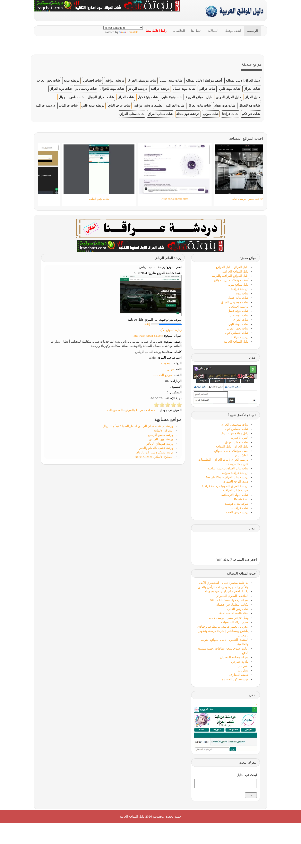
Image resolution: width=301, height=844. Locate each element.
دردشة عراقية (114, 80)
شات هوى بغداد (224, 105)
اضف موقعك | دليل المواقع (231, 450)
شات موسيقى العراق (142, 80)
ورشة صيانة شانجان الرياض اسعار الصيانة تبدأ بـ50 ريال (138, 426)
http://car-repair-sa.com (148, 335)
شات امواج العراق (237, 442)
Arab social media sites (234, 613)
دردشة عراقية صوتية (235, 473)
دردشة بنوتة (71, 80)
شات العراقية (175, 105)
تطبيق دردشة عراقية (148, 105)
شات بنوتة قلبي (229, 88)
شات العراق (252, 88)
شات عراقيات (68, 105)
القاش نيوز (242, 455)
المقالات (212, 30)
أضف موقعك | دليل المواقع (204, 80)
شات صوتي (210, 114)
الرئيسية (252, 30)
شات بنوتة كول (147, 97)
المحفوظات (115, 410)
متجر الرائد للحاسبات (235, 622)
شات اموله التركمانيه (235, 494)
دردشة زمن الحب (237, 512)
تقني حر (243, 666)
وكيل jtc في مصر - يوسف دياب (229, 617)
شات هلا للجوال (249, 105)
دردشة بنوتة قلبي (92, 105)
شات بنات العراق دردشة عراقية (228, 468)
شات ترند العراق (61, 88)
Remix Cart (241, 499)
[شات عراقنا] (150, 228)
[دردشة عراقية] (150, 245)
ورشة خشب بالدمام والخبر (156, 448)
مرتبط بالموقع (134, 410)
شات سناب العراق (160, 114)
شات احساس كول (237, 332)
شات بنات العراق (199, 105)
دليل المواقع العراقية (235, 271)
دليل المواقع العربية (199, 97)
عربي (170, 369)
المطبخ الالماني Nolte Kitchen (154, 456)
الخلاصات (179, 30)
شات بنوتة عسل (171, 80)
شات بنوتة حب (239, 315)
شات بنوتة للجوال (112, 88)
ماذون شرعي (240, 661)
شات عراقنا (230, 114)
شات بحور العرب (48, 80)
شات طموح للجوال (71, 97)
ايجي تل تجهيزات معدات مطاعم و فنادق (223, 626)
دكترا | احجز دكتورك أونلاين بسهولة (227, 591)
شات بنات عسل (238, 297)
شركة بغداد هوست (236, 503)
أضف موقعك (233, 30)
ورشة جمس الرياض (160, 434)
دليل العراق (252, 97)
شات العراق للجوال (101, 97)
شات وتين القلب (238, 609)
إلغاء (147, 324)
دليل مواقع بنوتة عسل (235, 433)
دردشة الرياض (137, 88)
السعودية (166, 363)
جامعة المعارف (239, 674)
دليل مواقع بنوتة (238, 284)
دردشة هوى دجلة (187, 114)
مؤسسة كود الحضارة (235, 679)
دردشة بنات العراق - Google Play (227, 477)
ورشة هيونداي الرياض (159, 443)
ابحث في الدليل (246, 775)
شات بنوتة (242, 293)
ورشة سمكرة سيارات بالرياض (154, 452)
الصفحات (152, 410)
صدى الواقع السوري (236, 481)
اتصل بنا (196, 30)
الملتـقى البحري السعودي (232, 596)
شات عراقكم (251, 114)
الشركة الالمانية (163, 430)
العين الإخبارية (240, 437)
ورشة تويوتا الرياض (161, 439)
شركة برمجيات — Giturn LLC (229, 600)
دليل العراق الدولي (228, 97)
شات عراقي (207, 88)
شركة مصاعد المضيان (234, 657)
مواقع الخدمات (162, 375)
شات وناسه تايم (86, 88)
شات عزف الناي (119, 105)
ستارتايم (243, 670)
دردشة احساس (239, 306)
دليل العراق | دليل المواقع (243, 80)
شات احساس (92, 80)
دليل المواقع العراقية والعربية (230, 275)
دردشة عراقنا (240, 337)
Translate (132, 32)
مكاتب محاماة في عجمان (232, 604)
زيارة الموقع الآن (171, 330)
